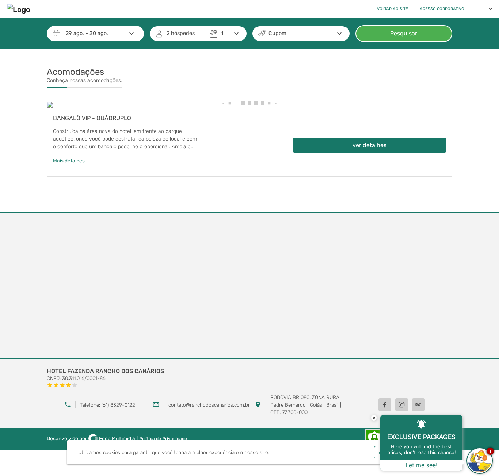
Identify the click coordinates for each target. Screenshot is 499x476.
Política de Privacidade (163, 438)
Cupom (277, 33)
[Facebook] (384, 404)
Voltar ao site (392, 9)
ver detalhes (369, 145)
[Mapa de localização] (249, 286)
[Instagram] (401, 404)
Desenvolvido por (91, 438)
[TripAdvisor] (418, 404)
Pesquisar (403, 33)
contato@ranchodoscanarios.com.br (209, 405)
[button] (223, 103)
